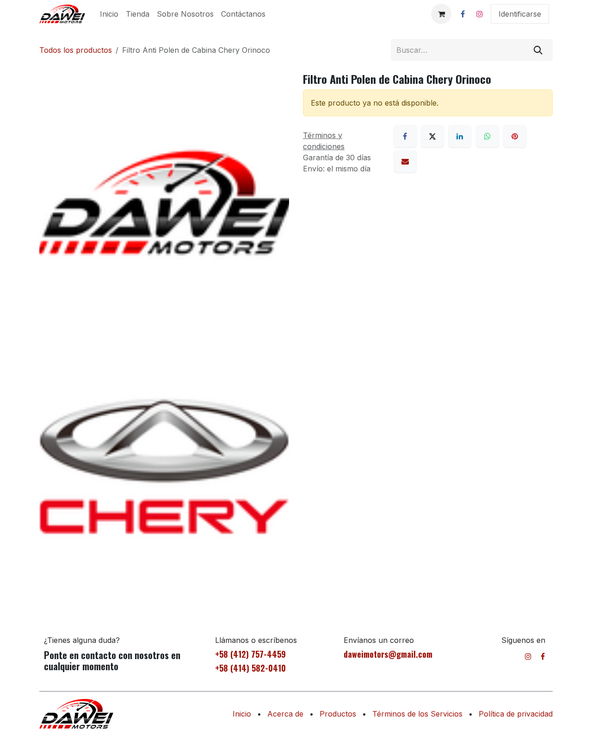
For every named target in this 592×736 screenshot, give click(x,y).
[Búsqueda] (538, 50)
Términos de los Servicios (417, 713)
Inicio (242, 713)
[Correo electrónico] (405, 161)
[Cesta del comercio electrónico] (441, 14)
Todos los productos (75, 50)
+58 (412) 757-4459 (250, 654)
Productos (338, 713)
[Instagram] (479, 13)
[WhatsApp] (487, 136)
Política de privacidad (516, 713)
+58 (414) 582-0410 (250, 668)
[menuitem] (109, 14)
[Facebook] (462, 13)
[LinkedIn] (460, 136)
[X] (432, 136)
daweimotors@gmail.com (388, 654)
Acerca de (285, 713)
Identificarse (520, 14)
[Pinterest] (515, 136)
